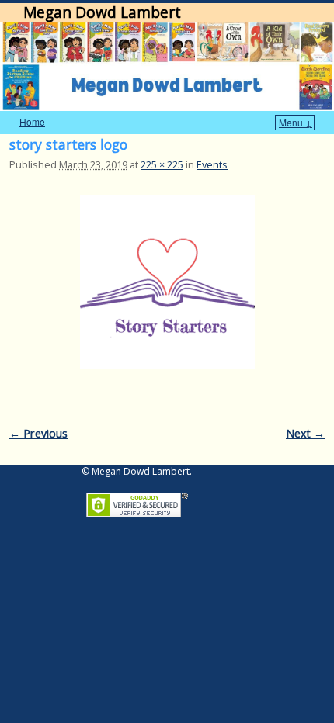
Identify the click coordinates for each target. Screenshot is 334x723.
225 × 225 (162, 164)
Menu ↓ (295, 122)
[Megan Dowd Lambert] (167, 66)
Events (212, 164)
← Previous (38, 433)
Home (32, 121)
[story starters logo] (167, 282)
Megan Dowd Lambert (102, 12)
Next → (305, 433)
